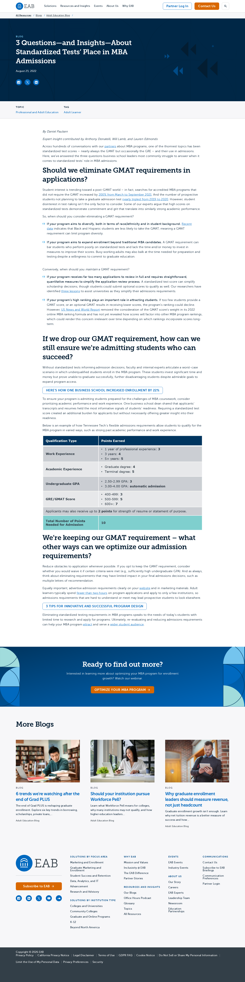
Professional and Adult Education (37, 112)
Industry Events (178, 867)
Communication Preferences (213, 877)
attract (87, 624)
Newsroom (175, 903)
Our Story (174, 882)
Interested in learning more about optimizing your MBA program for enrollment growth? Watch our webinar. (122, 676)
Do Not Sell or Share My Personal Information (188, 955)
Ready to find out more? (122, 664)
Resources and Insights (75, 5)
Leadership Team (179, 898)
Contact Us (207, 6)
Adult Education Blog (58, 15)
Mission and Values (136, 862)
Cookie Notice (145, 955)
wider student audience (127, 624)
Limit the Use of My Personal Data (37, 962)
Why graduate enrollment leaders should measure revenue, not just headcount (196, 799)
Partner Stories (133, 878)
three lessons (70, 291)
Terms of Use (106, 955)
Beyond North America (85, 927)
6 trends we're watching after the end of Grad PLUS (48, 796)
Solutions (50, 5)
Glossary (129, 903)
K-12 (73, 922)
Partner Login (211, 883)
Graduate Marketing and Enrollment (85, 869)
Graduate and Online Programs (90, 916)
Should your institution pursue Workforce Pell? (120, 796)
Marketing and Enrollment (87, 862)
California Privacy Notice (53, 955)
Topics (128, 908)
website (144, 588)
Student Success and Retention (90, 875)
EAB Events (175, 862)
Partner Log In (177, 6)
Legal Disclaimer (83, 955)
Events (98, 5)
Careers (173, 887)
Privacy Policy (25, 955)
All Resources (23, 15)
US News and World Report (80, 309)
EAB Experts (176, 892)
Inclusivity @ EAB (135, 867)
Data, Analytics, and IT (84, 881)
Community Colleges (84, 911)
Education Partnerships (176, 910)
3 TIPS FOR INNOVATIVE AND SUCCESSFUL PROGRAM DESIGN (94, 606)
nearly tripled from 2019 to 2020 (145, 199)
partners (110, 146)
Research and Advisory (84, 891)
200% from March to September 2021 (125, 194)
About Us (112, 5)
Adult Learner (72, 112)
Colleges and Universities (86, 906)
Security (97, 962)
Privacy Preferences (75, 962)
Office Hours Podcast (137, 898)
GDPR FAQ (125, 955)
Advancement (79, 886)
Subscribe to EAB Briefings (214, 869)
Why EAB (128, 5)
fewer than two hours (92, 593)
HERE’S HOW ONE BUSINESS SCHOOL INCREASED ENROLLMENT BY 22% (102, 390)
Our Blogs (130, 892)
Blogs (39, 15)
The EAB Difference (136, 873)
